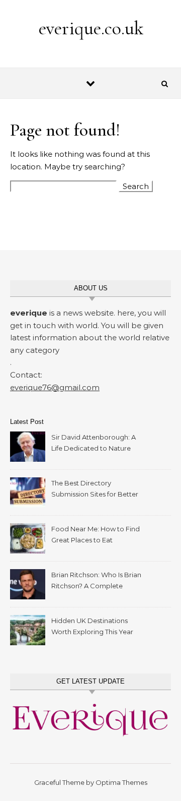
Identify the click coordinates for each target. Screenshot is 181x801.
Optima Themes (121, 782)
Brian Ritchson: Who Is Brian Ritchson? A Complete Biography (96, 581)
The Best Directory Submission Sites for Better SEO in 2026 (94, 490)
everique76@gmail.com (55, 387)
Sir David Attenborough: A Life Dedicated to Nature (93, 442)
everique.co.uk (91, 28)
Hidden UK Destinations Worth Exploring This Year (92, 626)
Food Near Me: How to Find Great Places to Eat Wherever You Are (95, 535)
